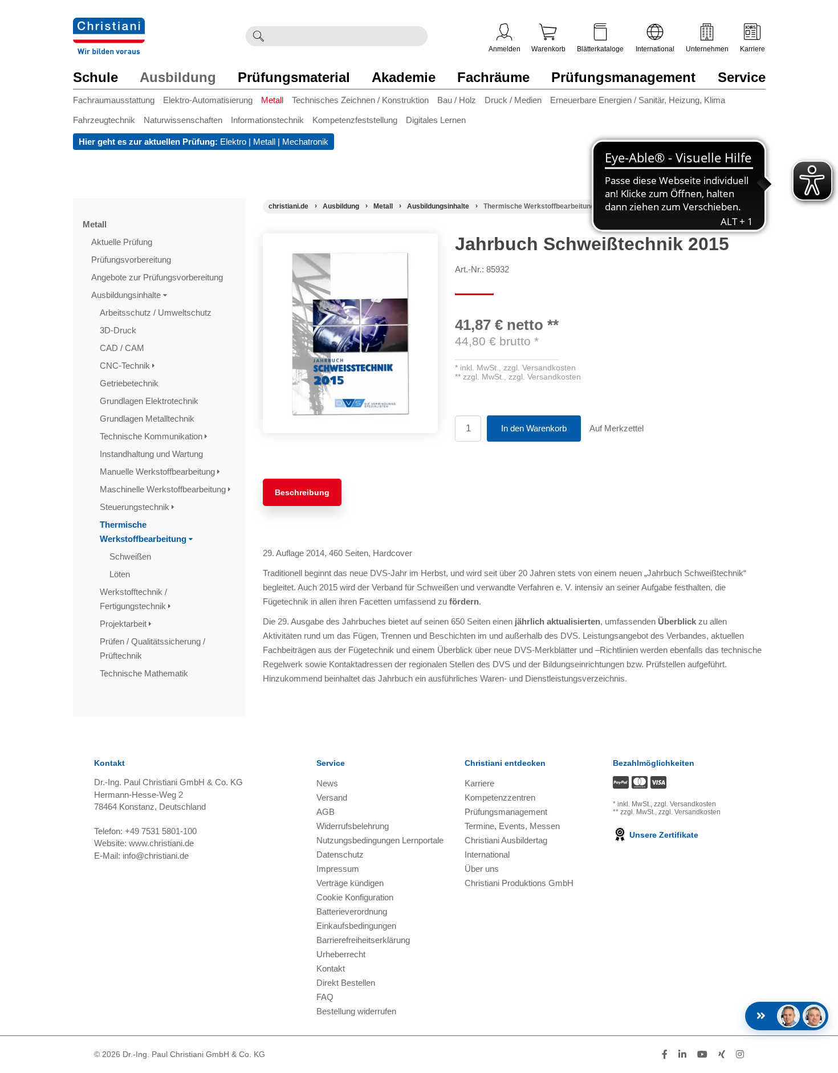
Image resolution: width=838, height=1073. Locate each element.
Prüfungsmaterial (294, 77)
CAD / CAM (123, 348)
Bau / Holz (456, 100)
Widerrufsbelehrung (352, 826)
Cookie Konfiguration (354, 897)
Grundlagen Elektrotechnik (150, 401)
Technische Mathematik (145, 673)
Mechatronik (305, 141)
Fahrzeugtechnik (104, 120)
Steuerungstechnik (136, 507)
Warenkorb (548, 49)
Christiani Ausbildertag (506, 840)
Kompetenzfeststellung (354, 120)
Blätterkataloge (600, 49)
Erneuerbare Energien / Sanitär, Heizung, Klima (637, 100)
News (327, 783)
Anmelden (504, 49)
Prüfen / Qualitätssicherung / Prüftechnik (152, 648)
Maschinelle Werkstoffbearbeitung (164, 489)
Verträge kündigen (350, 883)
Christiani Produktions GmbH (519, 883)
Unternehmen (707, 49)
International (655, 49)
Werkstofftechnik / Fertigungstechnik (134, 599)
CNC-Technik (126, 365)
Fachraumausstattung (113, 100)
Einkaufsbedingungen (356, 926)
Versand (331, 797)
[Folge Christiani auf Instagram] (740, 1054)
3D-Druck (119, 330)
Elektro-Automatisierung (208, 100)
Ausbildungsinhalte (127, 295)
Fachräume (493, 77)
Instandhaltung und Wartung (152, 454)
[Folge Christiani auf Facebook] (665, 1054)
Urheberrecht (340, 954)
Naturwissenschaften (183, 120)
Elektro (233, 141)
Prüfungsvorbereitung (132, 259)
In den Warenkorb (534, 428)
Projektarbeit (124, 624)
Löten (120, 574)
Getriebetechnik (130, 383)
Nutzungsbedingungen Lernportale (380, 840)
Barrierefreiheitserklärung (363, 940)
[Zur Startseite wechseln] (109, 25)
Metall (272, 100)
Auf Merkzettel (616, 428)
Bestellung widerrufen (356, 1011)
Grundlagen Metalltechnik (148, 418)
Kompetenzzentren (500, 797)
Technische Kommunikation (152, 436)
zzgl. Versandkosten (539, 367)
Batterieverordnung (351, 911)
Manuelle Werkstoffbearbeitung (158, 471)
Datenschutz (340, 854)
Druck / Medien (513, 100)
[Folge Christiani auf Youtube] (702, 1054)
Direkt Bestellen (345, 983)
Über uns (482, 869)
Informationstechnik (267, 120)
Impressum (337, 869)
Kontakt (330, 968)
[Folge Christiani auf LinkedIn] (682, 1054)
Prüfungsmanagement (623, 77)
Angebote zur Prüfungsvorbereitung (158, 277)
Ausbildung (178, 77)
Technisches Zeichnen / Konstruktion (360, 100)
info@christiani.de (156, 855)
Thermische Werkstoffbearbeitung (144, 532)
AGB (325, 812)
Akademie (404, 77)
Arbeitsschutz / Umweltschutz (157, 312)
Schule (95, 77)
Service (742, 77)
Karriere (752, 49)
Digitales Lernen (436, 120)
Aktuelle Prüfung (122, 242)
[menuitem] (118, 102)
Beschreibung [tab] (302, 492)
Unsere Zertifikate (662, 834)
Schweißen (131, 556)
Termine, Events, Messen (512, 826)
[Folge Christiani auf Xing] (721, 1054)
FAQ (324, 997)
